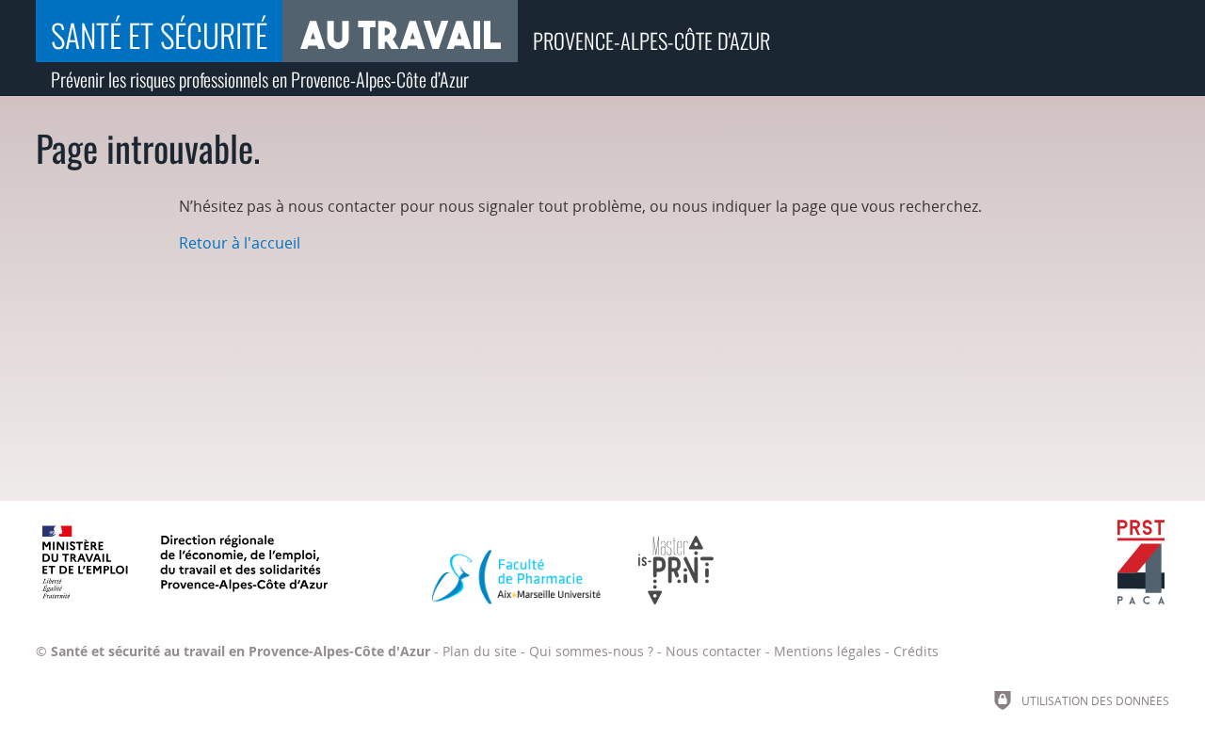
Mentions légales (827, 651)
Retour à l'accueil (239, 243)
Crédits (916, 651)
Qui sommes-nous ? (591, 651)
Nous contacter (714, 651)
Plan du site (479, 651)
